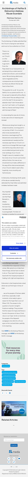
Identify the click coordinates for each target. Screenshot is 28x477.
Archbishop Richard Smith (8, 375)
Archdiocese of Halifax (7, 381)
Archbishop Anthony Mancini (9, 372)
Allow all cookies (14, 248)
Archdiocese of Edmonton (8, 378)
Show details (19, 243)
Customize (13, 253)
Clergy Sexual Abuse (20, 381)
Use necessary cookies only (14, 258)
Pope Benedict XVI (7, 384)
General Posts (5, 366)
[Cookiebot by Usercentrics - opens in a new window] (19, 217)
